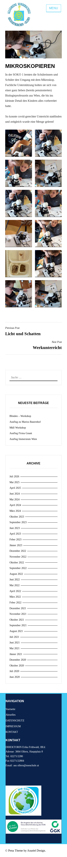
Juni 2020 (14, 677)
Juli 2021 (14, 637)
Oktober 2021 (16, 619)
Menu (53, 8)
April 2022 (15, 591)
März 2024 (15, 510)
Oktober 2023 (16, 516)
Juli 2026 (14, 476)
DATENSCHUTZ (15, 720)
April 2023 (15, 533)
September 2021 (18, 625)
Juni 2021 (14, 642)
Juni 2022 (14, 579)
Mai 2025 (14, 482)
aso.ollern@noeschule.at (26, 765)
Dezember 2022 (17, 551)
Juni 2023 (14, 528)
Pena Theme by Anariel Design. (27, 850)
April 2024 (15, 505)
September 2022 (18, 568)
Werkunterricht (47, 345)
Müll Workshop (17, 427)
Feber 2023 (15, 539)
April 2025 (15, 487)
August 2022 (16, 574)
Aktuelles (10, 714)
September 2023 (18, 522)
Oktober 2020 (16, 665)
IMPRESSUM (13, 726)
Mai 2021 (14, 648)
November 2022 (17, 556)
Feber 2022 (15, 602)
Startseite (10, 709)
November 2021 (17, 614)
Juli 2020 (14, 671)
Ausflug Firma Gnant (20, 433)
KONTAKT (12, 732)
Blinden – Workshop (20, 416)
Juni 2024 (14, 493)
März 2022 (15, 596)
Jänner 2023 (15, 545)
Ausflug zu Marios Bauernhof (25, 421)
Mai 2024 (14, 499)
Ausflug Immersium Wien (23, 439)
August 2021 (16, 631)
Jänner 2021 (15, 654)
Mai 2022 (14, 585)
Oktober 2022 (16, 562)
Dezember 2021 (17, 608)
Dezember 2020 (17, 659)
